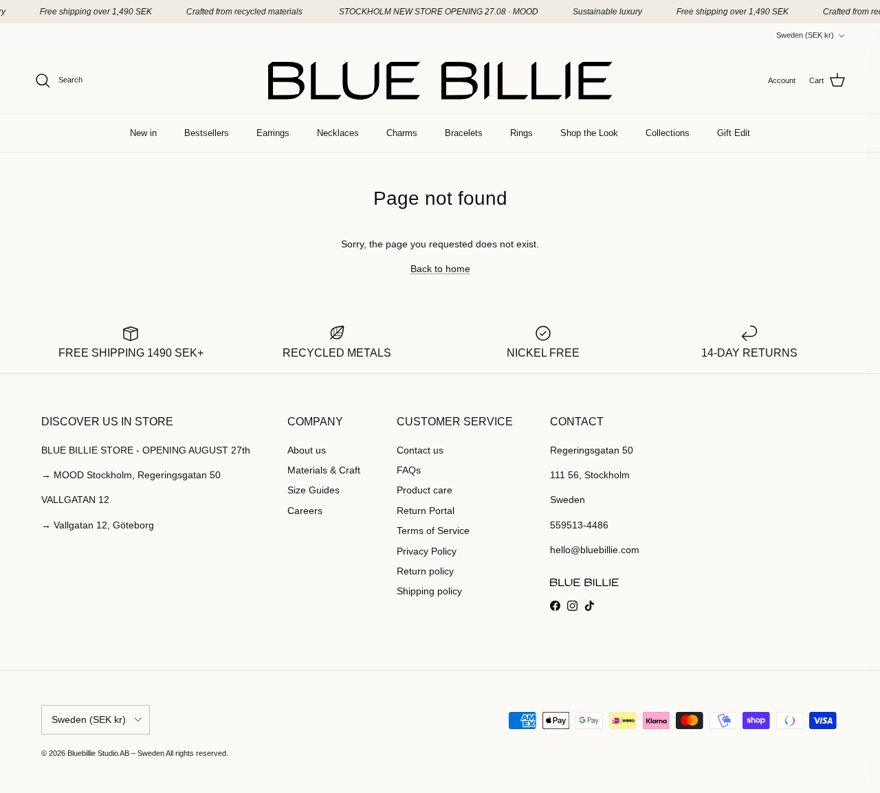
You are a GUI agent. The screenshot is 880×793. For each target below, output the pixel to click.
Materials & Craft (323, 470)
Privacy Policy (426, 551)
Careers (304, 510)
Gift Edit (733, 133)
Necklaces (338, 133)
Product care (424, 489)
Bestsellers (206, 133)
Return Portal (425, 510)
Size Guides (313, 489)
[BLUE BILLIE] (440, 81)
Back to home (440, 268)
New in (143, 133)
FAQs (409, 470)
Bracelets (464, 133)
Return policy (425, 571)
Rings (521, 133)
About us (306, 450)
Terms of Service (433, 530)
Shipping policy (429, 590)
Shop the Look (589, 133)
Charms (401, 133)
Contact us (420, 450)
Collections (668, 133)
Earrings (272, 133)
